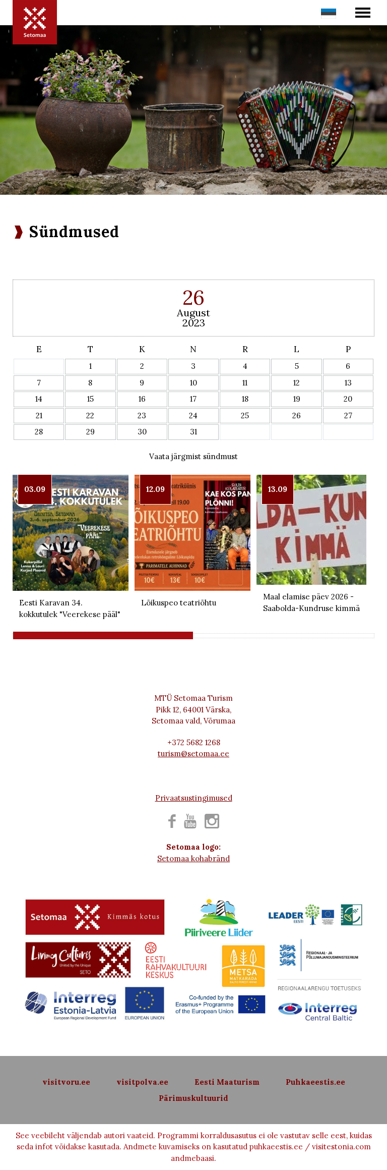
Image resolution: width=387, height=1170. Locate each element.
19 (296, 399)
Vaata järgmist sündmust (193, 456)
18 (245, 399)
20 (348, 399)
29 (90, 431)
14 (38, 399)
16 (142, 399)
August (193, 312)
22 (90, 415)
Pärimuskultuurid (193, 1098)
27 (348, 415)
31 (193, 431)
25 (245, 415)
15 (90, 399)
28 (39, 431)
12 (296, 382)
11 (244, 382)
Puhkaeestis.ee (315, 1082)
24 (193, 415)
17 (193, 399)
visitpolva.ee (142, 1082)
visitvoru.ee (66, 1082)
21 (39, 415)
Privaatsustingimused (193, 798)
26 (296, 415)
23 (142, 415)
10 (193, 382)
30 (142, 431)
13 (348, 382)
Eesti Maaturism (227, 1082)
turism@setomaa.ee (193, 753)
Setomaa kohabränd (193, 858)
